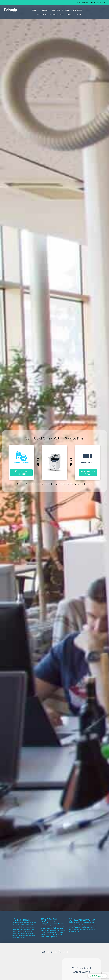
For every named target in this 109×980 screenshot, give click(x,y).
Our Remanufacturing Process (67, 10)
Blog (69, 15)
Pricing (78, 15)
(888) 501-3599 (99, 2)
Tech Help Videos (40, 10)
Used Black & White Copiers (50, 15)
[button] (88, 472)
